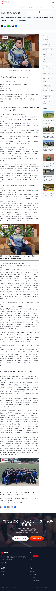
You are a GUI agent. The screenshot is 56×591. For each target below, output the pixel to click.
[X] (2, 26)
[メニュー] (53, 2)
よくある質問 (32, 577)
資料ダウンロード (33, 574)
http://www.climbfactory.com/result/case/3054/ (11, 494)
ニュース (3, 574)
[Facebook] (5, 26)
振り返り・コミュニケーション (34, 14)
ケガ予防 (15, 7)
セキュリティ (52, 587)
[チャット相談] (49, 2)
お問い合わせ (32, 571)
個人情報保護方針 (44, 587)
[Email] (10, 26)
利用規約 (37, 587)
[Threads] (13, 26)
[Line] (8, 26)
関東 (47, 14)
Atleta (31, 556)
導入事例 (8, 7)
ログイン (35, 556)
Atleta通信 (32, 559)
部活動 (42, 14)
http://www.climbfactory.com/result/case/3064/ (11, 502)
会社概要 (3, 571)
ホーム (2, 7)
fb (5, 562)
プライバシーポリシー (34, 580)
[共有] (16, 26)
